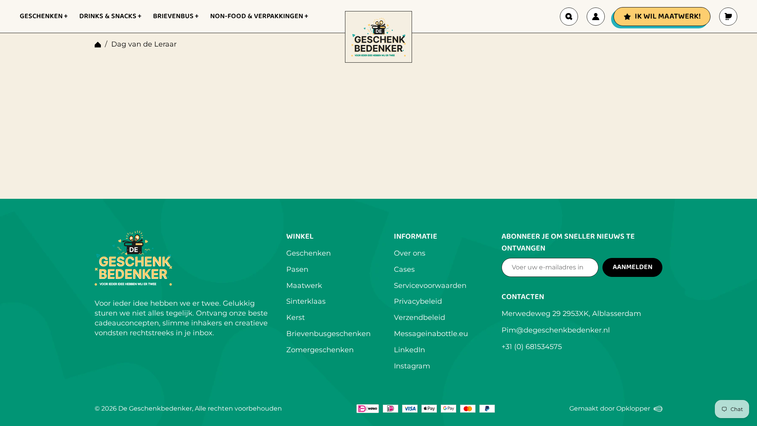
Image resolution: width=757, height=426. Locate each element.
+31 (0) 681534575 (532, 346)
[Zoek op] (569, 16)
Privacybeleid (418, 301)
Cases (404, 269)
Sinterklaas (306, 301)
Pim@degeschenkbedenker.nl (556, 330)
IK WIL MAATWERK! (668, 16)
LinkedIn (409, 350)
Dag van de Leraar (144, 44)
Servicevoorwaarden (430, 285)
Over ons (409, 253)
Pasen (297, 269)
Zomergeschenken (320, 350)
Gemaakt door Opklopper (615, 409)
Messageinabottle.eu (431, 333)
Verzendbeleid (419, 317)
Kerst (295, 317)
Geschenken (308, 253)
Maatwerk (304, 285)
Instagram (412, 366)
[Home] (98, 44)
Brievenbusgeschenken (328, 333)
